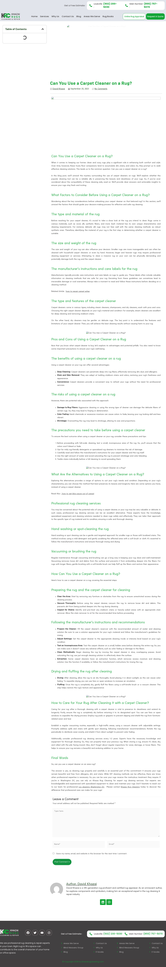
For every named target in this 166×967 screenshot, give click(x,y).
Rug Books (108, 16)
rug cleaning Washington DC (91, 787)
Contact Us (68, 16)
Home (34, 16)
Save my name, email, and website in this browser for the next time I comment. (91, 854)
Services (44, 16)
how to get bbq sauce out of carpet (77, 494)
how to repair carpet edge (78, 291)
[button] (42, 29)
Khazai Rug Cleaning (130, 787)
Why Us (55, 16)
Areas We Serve (92, 16)
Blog (78, 16)
